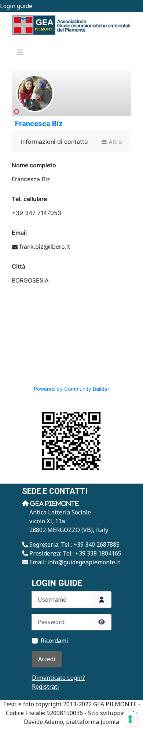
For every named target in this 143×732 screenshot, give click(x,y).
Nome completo (34, 165)
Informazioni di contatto (54, 141)
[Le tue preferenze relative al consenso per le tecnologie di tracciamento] (130, 719)
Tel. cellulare (29, 199)
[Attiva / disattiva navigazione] (20, 52)
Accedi (46, 659)
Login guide (16, 6)
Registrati (45, 686)
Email (19, 232)
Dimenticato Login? (58, 678)
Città (18, 266)
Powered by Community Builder (71, 389)
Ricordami (54, 641)
